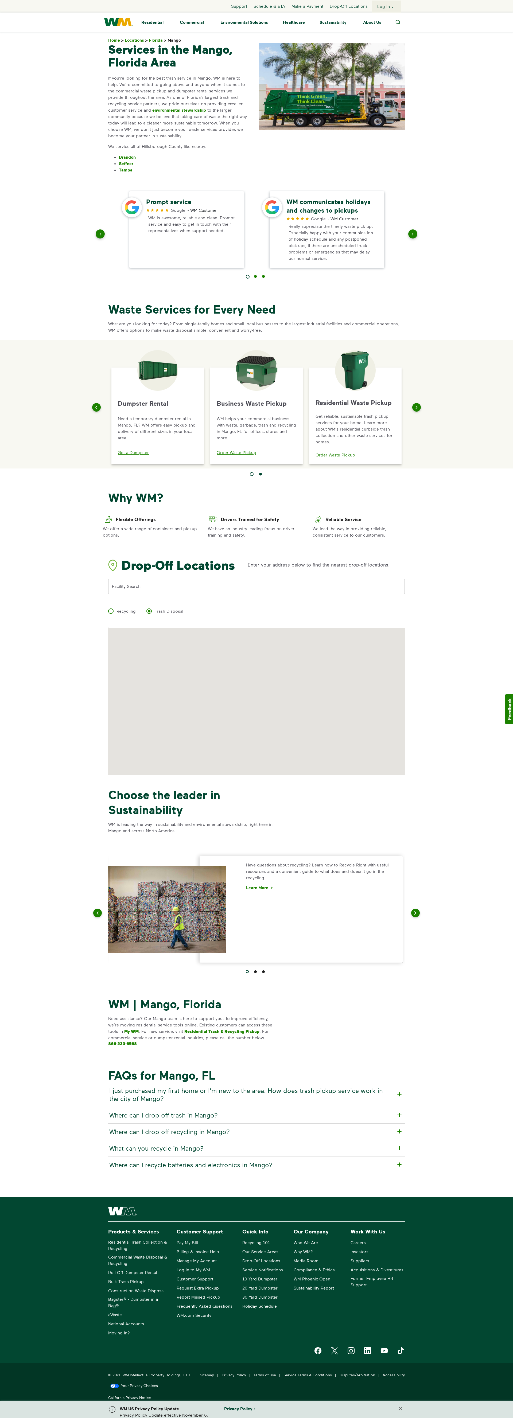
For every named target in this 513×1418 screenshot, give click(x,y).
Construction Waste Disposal (136, 1290)
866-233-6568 (122, 1043)
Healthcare (294, 22)
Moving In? (119, 1332)
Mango (175, 40)
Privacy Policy (234, 1375)
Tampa (126, 170)
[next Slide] (412, 235)
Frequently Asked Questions (204, 1305)
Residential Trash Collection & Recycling (137, 1245)
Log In (383, 6)
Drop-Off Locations (349, 6)
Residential (152, 22)
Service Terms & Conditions (307, 1375)
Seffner (126, 163)
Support (239, 6)
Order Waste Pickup (236, 452)
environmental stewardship (179, 110)
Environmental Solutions (244, 22)
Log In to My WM (193, 1269)
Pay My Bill (187, 1242)
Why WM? (303, 1251)
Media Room (306, 1260)
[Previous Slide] (96, 407)
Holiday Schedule (259, 1305)
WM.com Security (194, 1315)
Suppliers (360, 1260)
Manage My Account (197, 1260)
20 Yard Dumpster (260, 1287)
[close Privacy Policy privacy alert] (400, 1408)
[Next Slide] (416, 407)
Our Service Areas (260, 1251)
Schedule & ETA (269, 6)
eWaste (115, 1314)
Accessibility (394, 1375)
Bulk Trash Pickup (126, 1281)
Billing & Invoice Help (198, 1251)
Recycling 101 (256, 1242)
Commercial (192, 22)
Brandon (127, 157)
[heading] (255, 1094)
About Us (372, 22)
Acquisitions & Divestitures (377, 1269)
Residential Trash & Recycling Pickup (221, 1031)
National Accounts (126, 1323)
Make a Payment (307, 6)
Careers (358, 1242)
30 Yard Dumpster (260, 1296)
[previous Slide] (100, 235)
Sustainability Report (314, 1287)
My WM (131, 1031)
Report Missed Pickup (198, 1296)
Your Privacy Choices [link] (139, 1385)
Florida (157, 40)
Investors (359, 1251)
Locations (136, 40)
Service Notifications (262, 1269)
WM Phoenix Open (312, 1278)
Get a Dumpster (133, 452)
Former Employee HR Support (372, 1281)
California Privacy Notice (129, 1397)
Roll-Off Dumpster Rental (132, 1272)
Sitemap (207, 1375)
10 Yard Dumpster (259, 1278)
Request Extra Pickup (198, 1287)
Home (116, 40)
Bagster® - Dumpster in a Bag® (133, 1302)
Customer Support (195, 1278)
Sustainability (333, 22)
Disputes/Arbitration (357, 1375)
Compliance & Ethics (314, 1269)
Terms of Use (265, 1375)
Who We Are (306, 1242)
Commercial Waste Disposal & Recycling (137, 1260)
